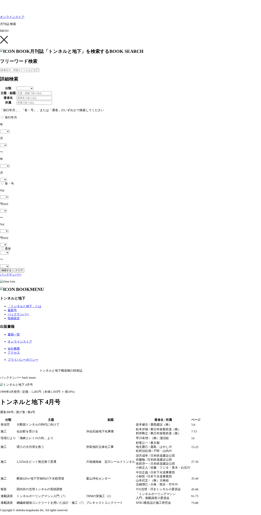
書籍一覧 (14, 334)
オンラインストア (12, 17)
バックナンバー (10, 274)
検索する (6, 270)
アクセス (14, 352)
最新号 (12, 310)
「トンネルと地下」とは (24, 306)
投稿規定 (14, 318)
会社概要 (14, 348)
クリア (19, 270)
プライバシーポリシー (23, 359)
